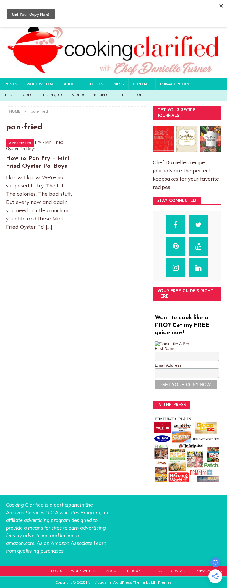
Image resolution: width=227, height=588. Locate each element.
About (70, 84)
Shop (137, 95)
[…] (49, 226)
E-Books (94, 84)
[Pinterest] (175, 246)
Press (118, 84)
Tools (26, 95)
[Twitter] (198, 224)
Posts (10, 84)
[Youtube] (198, 246)
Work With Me (40, 84)
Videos (78, 95)
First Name (165, 348)
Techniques (52, 95)
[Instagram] (175, 267)
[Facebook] (175, 224)
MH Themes (161, 582)
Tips (8, 95)
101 (120, 95)
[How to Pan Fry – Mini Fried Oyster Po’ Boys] (40, 145)
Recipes (101, 95)
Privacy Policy (174, 84)
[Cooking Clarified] (113, 74)
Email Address (168, 365)
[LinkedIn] (198, 267)
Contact (142, 84)
